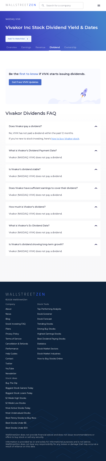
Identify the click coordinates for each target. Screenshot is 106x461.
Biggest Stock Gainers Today (19, 388)
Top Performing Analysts (49, 309)
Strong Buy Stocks (46, 329)
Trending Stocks (45, 324)
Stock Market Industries (48, 353)
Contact (9, 358)
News (8, 314)
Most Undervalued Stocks (18, 413)
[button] (53, 126)
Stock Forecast (44, 319)
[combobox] (61, 5)
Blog (8, 319)
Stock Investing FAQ (16, 324)
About (8, 309)
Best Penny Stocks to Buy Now (21, 418)
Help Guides (11, 353)
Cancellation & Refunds (17, 344)
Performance (12, 348)
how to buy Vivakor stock (65, 138)
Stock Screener (44, 314)
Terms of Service (14, 339)
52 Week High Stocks (16, 398)
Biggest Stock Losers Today (19, 393)
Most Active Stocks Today (18, 408)
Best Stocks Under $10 (17, 428)
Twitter (9, 363)
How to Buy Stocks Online (50, 358)
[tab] (11, 47)
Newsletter (11, 373)
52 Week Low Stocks (16, 403)
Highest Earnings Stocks (49, 334)
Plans (8, 329)
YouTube (10, 368)
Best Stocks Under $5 (16, 423)
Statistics (41, 344)
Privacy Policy (12, 334)
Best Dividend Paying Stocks (51, 339)
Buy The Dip (11, 383)
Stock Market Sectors (47, 348)
